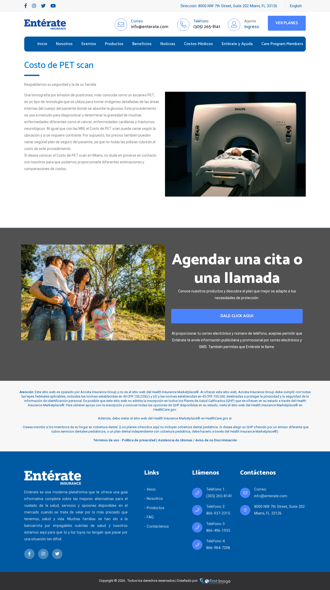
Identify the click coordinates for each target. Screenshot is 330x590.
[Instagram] (34, 6)
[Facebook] (25, 6)
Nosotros (64, 43)
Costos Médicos (198, 43)
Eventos (88, 43)
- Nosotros (153, 498)
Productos (114, 43)
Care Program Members (282, 43)
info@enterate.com (270, 496)
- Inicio (150, 489)
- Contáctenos (156, 526)
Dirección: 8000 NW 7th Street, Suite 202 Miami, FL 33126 (229, 6)
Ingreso (251, 26)
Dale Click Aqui (236, 316)
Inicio (42, 43)
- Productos (154, 507)
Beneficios (142, 43)
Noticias (167, 43)
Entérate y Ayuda (237, 43)
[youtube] (53, 6)
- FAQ (149, 517)
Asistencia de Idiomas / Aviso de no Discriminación (197, 440)
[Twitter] (43, 6)
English (296, 6)
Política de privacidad (138, 440)
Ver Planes (287, 23)
